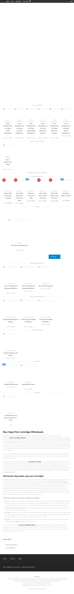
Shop (12, 1)
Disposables (10, 283)
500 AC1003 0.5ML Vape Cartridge (8, 195)
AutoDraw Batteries (11, 350)
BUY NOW (53, 257)
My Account (26, 1)
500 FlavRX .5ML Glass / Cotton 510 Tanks (19, 196)
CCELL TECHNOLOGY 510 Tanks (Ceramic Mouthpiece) (19, 128)
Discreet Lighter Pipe (10, 547)
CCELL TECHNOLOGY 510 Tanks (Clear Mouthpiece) (7, 128)
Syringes (19, 243)
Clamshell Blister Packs (28, 384)
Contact (12, 559)
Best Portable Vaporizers (11, 544)
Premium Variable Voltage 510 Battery (28, 321)
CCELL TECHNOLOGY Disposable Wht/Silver (11, 287)
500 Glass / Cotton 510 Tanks (31, 195)
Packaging (11, 382)
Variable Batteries (10, 317)
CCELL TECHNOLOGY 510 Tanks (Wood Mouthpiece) (66, 128)
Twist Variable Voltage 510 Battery (45, 321)
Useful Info (18, 1)
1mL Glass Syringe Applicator (19, 245)
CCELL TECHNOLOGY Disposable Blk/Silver (28, 287)
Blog (19, 559)
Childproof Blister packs (11, 384)
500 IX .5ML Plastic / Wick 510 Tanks (54, 195)
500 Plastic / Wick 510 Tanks (66, 194)
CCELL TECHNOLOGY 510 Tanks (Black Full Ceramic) (54, 128)
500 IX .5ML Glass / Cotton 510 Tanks (43, 195)
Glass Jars (11, 413)
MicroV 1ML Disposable (46, 286)
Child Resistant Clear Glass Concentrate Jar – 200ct (11, 418)
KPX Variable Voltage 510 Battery (10, 321)
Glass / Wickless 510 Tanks (8, 162)
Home (7, 1)
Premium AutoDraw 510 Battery (11, 354)
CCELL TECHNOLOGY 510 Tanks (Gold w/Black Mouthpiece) (31, 128)
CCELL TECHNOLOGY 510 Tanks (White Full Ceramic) (42, 128)
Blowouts (8, 191)
